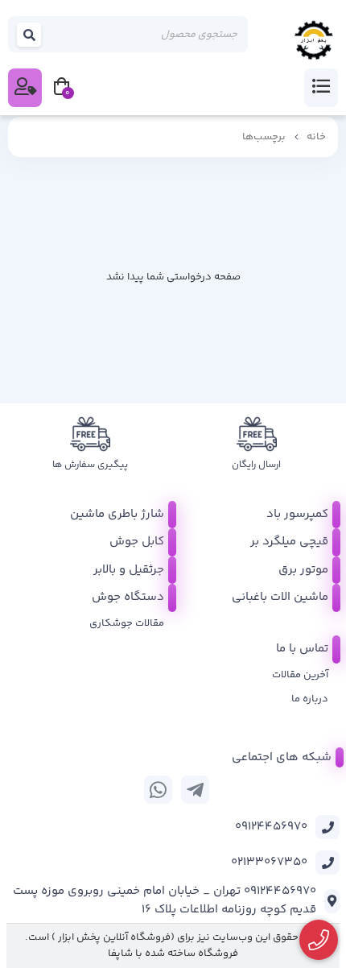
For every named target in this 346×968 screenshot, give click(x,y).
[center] (29, 34)
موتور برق (303, 570)
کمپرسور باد (297, 514)
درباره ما (309, 699)
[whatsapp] (158, 790)
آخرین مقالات (300, 675)
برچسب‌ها (264, 137)
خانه (316, 137)
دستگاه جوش (128, 597)
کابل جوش (136, 541)
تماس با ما (302, 648)
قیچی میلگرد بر (289, 541)
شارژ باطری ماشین (117, 514)
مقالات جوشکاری (126, 623)
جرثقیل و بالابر (128, 570)
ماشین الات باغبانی (280, 597)
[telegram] (195, 790)
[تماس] (319, 940)
